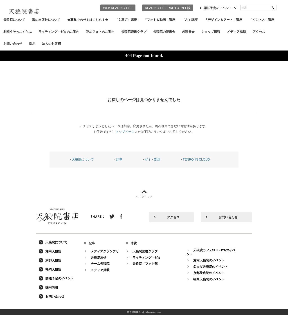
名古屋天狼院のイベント (210, 266)
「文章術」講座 (126, 19)
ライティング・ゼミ (147, 257)
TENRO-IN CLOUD (196, 159)
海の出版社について (46, 19)
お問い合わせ (12, 43)
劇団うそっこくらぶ (17, 31)
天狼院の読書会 (164, 31)
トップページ (125, 131)
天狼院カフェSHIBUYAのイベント (211, 252)
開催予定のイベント (218, 8)
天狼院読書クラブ (133, 31)
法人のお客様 (51, 43)
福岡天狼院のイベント (209, 279)
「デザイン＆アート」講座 (223, 19)
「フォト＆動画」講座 (159, 19)
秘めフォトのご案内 (100, 31)
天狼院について (14, 19)
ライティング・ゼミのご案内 (58, 31)
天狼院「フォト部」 (147, 263)
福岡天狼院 (53, 269)
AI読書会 (188, 31)
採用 (32, 43)
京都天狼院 (53, 260)
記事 (119, 159)
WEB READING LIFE (118, 8)
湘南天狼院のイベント (209, 260)
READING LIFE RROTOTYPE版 (167, 8)
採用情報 (51, 287)
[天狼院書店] (24, 8)
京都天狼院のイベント (209, 273)
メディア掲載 (236, 31)
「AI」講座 (190, 19)
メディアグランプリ (105, 251)
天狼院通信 (98, 257)
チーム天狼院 (100, 263)
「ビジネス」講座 (261, 19)
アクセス (259, 31)
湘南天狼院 (53, 251)
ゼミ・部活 (152, 159)
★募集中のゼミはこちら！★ (87, 19)
